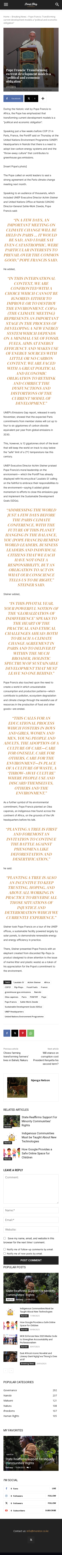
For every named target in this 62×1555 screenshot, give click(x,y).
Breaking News (19, 16)
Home (6, 16)
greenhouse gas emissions (18, 992)
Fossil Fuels (32, 987)
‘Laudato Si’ (18, 982)
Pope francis (11, 1002)
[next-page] (11, 1370)
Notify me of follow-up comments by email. (30, 1249)
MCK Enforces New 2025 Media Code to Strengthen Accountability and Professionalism (38, 1339)
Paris (24, 997)
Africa (47, 982)
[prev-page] (5, 1370)
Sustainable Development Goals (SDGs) (23, 1006)
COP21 (8, 987)
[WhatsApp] (30, 1033)
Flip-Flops (18, 987)
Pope (44, 997)
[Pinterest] (22, 1033)
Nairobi (37, 992)
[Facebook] (6, 1033)
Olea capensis (11, 997)
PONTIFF (34, 997)
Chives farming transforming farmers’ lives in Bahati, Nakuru (16, 1056)
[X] (14, 1033)
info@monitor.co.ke (38, 1531)
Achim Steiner (34, 982)
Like (54, 1488)
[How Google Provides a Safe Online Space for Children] (11, 1153)
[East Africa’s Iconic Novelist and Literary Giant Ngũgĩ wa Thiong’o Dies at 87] (10, 1356)
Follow (52, 1495)
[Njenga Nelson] (17, 1087)
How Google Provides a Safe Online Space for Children (37, 1153)
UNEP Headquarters (14, 1011)
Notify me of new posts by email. (25, 1253)
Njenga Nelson (40, 1080)
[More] (42, 98)
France (44, 987)
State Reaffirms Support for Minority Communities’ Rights (39, 1121)
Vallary (19, 1299)
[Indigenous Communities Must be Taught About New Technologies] (11, 1137)
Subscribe (50, 1510)
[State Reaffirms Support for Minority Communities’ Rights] (11, 1121)
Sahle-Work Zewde (29, 1002)
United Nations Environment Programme (24, 1016)
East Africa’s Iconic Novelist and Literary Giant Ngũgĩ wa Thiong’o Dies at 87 (38, 1356)
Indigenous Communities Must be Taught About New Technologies (39, 1137)
